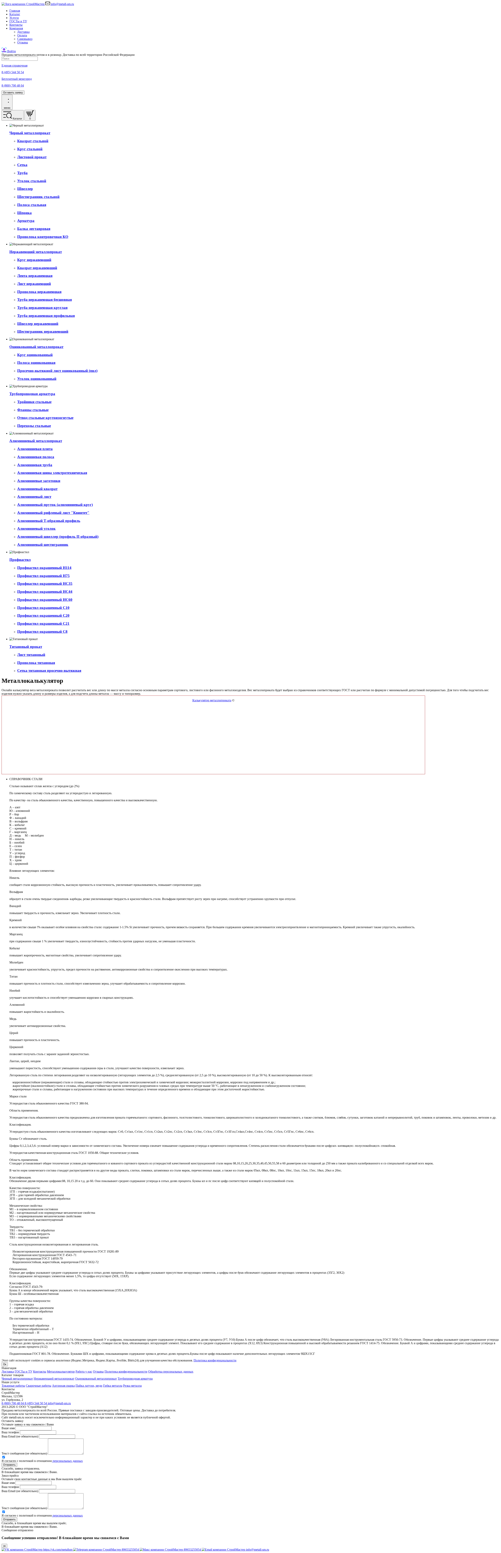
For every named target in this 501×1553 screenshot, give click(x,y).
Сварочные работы (38, 1385)
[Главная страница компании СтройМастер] (23, 4)
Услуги (14, 17)
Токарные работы (13, 1385)
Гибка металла (112, 1385)
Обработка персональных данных (170, 1371)
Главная (14, 10)
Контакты (16, 24)
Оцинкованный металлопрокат (96, 1378)
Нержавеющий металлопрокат (54, 1378)
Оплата (22, 35)
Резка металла (132, 1385)
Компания (16, 28)
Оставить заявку (13, 92)
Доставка (23, 31)
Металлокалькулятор (61, 1371)
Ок (4, 1364)
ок (4, 1545)
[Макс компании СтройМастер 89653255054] (171, 1549)
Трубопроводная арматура (135, 1378)
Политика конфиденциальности (215, 1360)
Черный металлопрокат (17, 1378)
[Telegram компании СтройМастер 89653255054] (106, 1549)
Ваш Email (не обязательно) (20, 1436)
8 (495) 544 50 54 (36, 1403)
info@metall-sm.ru (59, 1403)
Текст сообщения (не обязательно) (24, 1453)
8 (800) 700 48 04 (13, 1403)
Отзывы (22, 42)
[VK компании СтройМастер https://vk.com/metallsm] (37, 1549)
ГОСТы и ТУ (18, 21)
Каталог (14, 14)
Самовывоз (24, 39)
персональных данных (67, 1461)
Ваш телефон (10, 1432)
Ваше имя (8, 1428)
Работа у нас (84, 1371)
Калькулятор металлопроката (211, 700)
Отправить (9, 1464)
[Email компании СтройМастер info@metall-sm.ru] (235, 1549)
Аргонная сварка (63, 1385)
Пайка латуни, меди (89, 1385)
